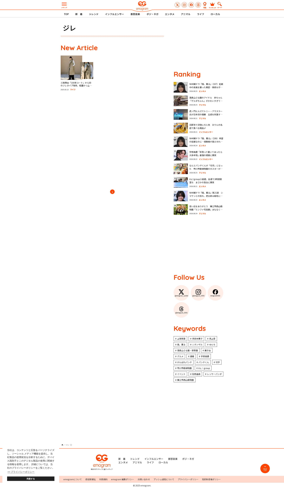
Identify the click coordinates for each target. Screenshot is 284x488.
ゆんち (212, 344)
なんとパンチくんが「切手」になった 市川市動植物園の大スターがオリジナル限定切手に (206, 169)
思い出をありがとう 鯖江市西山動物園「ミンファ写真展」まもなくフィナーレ (205, 209)
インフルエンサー (114, 14)
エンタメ (169, 14)
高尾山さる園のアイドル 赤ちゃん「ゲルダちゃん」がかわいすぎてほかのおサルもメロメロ (205, 101)
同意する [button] (31, 479)
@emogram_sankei (177, 5)
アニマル (185, 14)
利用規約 (103, 479)
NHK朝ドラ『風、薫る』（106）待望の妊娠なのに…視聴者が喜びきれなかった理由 (206, 141)
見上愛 (212, 338)
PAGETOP (265, 469)
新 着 (78, 14)
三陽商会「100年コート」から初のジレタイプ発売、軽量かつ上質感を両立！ (76, 85)
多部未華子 (197, 338)
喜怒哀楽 (135, 14)
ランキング (212, 7)
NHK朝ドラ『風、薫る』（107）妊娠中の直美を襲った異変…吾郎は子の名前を (206, 87)
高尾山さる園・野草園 (187, 350)
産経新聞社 (90, 479)
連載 (192, 356)
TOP (66, 14)
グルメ (180, 356)
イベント (181, 374)
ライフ (200, 14)
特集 (204, 7)
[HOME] (62, 445)
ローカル (215, 14)
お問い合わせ (144, 479)
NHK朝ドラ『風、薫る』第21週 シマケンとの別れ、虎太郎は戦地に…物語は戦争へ (206, 196)
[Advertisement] (89, 140)
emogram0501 (191, 5)
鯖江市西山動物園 (185, 379)
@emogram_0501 (184, 5)
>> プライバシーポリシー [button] (21, 472)
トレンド (94, 14)
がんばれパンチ (184, 362)
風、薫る (181, 344)
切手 (218, 362)
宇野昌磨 (205, 356)
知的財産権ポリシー (211, 479)
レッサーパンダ (214, 374)
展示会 (208, 350)
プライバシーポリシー (188, 479)
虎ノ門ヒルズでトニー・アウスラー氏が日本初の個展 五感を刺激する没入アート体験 (205, 114)
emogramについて (72, 479)
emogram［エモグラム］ (142, 6)
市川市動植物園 (184, 368)
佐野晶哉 (196, 374)
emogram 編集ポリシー (122, 479)
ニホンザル (197, 344)
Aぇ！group (204, 368)
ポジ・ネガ (152, 14)
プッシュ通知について (164, 479)
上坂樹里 (181, 338)
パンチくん (204, 362)
